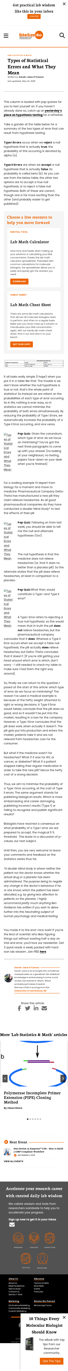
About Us (13, 1283)
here (43, 952)
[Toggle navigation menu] (6, 35)
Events (37, 1288)
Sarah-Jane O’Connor (26, 967)
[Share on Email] (44, 1009)
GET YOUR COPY (21, 344)
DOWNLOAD (19, 281)
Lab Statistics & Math (20, 55)
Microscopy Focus (43, 1305)
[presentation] (34, 1064)
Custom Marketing (17, 1311)
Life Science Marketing (19, 1305)
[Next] (62, 1078)
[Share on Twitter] (27, 1009)
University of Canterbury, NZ (30, 990)
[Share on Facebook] (19, 1009)
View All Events (13, 1161)
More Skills (39, 1286)
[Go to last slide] (5, 1078)
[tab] (27, 1119)
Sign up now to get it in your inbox (32, 1219)
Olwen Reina (14, 1108)
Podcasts (38, 1291)
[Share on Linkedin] (36, 1009)
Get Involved (15, 1288)
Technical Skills (41, 1283)
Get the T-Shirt (15, 1294)
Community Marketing (19, 1308)
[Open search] (62, 36)
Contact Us (14, 1291)
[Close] (64, 1317)
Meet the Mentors (17, 1286)
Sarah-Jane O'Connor (31, 76)
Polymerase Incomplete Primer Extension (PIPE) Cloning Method (32, 1097)
